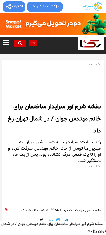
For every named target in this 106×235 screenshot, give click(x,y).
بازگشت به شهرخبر (44, 6)
